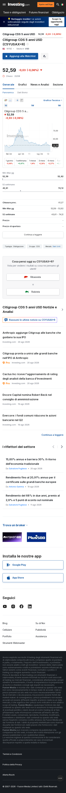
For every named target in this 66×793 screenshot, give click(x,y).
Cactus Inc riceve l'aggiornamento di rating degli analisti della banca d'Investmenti (30, 376)
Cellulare (7, 629)
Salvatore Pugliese (18, 468)
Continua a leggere (33, 234)
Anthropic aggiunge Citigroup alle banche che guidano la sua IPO (32, 335)
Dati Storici (22, 92)
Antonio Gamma (16, 486)
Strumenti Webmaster (14, 643)
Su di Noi (40, 623)
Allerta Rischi (9, 775)
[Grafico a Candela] (6, 100)
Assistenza (41, 636)
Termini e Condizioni (12, 754)
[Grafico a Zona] (10, 100)
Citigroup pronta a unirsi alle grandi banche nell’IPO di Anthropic (30, 356)
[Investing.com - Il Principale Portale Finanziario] (19, 4)
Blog (5, 623)
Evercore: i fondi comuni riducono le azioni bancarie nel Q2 (29, 418)
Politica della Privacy (12, 764)
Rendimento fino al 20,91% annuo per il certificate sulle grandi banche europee (31, 480)
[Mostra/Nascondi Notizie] (21, 100)
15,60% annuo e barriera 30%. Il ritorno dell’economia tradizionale (31, 461)
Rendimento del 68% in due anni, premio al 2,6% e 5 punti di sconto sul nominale (33, 498)
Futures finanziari (39, 12)
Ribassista (35, 277)
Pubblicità (41, 629)
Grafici (22, 84)
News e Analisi (40, 84)
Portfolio (7, 636)
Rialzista (35, 291)
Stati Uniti (56, 246)
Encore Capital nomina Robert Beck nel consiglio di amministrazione (27, 397)
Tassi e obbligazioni (14, 12)
